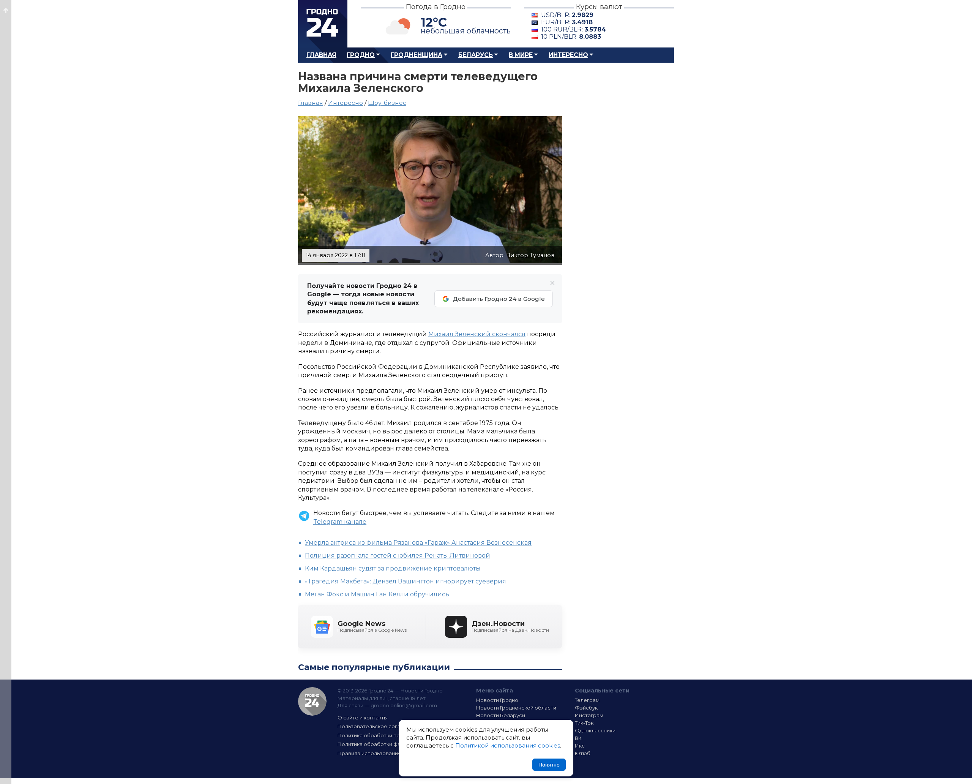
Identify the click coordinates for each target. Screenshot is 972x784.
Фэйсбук (586, 708)
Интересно (568, 54)
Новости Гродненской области (516, 708)
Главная (321, 54)
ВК (578, 738)
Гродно (361, 54)
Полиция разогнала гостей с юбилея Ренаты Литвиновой (397, 555)
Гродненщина (416, 54)
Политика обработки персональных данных (394, 735)
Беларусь (475, 54)
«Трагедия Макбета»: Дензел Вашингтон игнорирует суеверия (405, 581)
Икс (580, 746)
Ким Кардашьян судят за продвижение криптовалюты (393, 568)
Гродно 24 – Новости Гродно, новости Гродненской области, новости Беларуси (322, 23)
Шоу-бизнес (387, 102)
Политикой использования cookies (507, 745)
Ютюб (582, 753)
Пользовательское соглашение (379, 726)
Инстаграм (589, 715)
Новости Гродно (497, 700)
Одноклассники (595, 730)
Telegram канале (339, 521)
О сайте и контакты (363, 717)
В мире (521, 54)
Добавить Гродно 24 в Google (499, 298)
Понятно (549, 765)
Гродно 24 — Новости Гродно (312, 701)
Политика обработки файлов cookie (385, 744)
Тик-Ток (584, 723)
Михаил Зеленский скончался (476, 334)
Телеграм (587, 700)
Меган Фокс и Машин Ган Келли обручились (377, 594)
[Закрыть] (552, 283)
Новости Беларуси (500, 715)
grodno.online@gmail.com (404, 705)
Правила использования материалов (386, 753)
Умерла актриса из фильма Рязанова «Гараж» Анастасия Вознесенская (418, 542)
